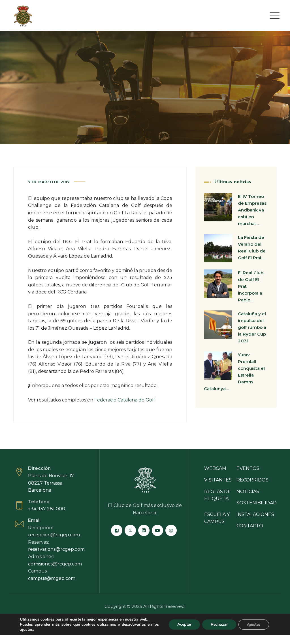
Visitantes (218, 480)
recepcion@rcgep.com (54, 534)
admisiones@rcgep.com (55, 564)
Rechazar (219, 624)
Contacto (249, 525)
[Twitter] (130, 530)
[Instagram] (171, 530)
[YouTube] (157, 530)
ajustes (26, 629)
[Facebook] (116, 530)
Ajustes (254, 624)
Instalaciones (255, 514)
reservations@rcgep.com (56, 549)
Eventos (247, 468)
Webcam (215, 468)
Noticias (247, 491)
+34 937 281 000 (46, 508)
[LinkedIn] (144, 530)
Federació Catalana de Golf (124, 400)
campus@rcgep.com (51, 578)
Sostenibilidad (256, 503)
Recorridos (252, 480)
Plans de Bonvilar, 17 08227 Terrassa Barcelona (51, 483)
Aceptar (184, 624)
